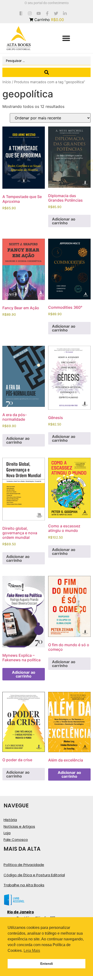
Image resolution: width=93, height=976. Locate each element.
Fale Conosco (16, 839)
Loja (7, 832)
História (10, 819)
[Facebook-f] (47, 13)
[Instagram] (29, 13)
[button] (66, 38)
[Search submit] (46, 72)
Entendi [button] (46, 963)
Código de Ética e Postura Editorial (34, 874)
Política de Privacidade (24, 864)
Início (6, 82)
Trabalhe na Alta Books (24, 885)
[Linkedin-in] (65, 13)
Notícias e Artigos (19, 826)
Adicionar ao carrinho (63, 221)
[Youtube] (38, 13)
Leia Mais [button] (32, 950)
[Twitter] (56, 13)
